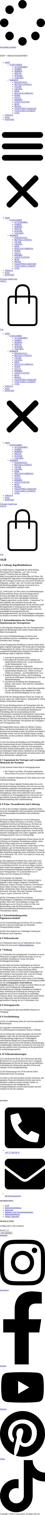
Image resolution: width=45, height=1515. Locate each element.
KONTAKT (23, 55)
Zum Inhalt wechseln (8, 47)
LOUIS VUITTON (21, 102)
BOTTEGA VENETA (23, 84)
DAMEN (18, 69)
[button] (22, 169)
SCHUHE (18, 76)
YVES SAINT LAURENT (25, 111)
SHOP (2, 55)
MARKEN (14, 80)
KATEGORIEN (16, 65)
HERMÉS (18, 100)
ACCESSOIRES (20, 67)
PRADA (17, 106)
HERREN (18, 71)
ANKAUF (11, 55)
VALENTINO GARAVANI (25, 108)
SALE (17, 55)
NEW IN (17, 73)
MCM (16, 104)
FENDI (17, 95)
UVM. (16, 113)
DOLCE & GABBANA (23, 93)
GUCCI (17, 98)
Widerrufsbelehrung (26, 945)
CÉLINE (17, 87)
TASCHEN (18, 78)
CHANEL (18, 89)
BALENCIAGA (20, 82)
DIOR (16, 91)
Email (2, 1230)
